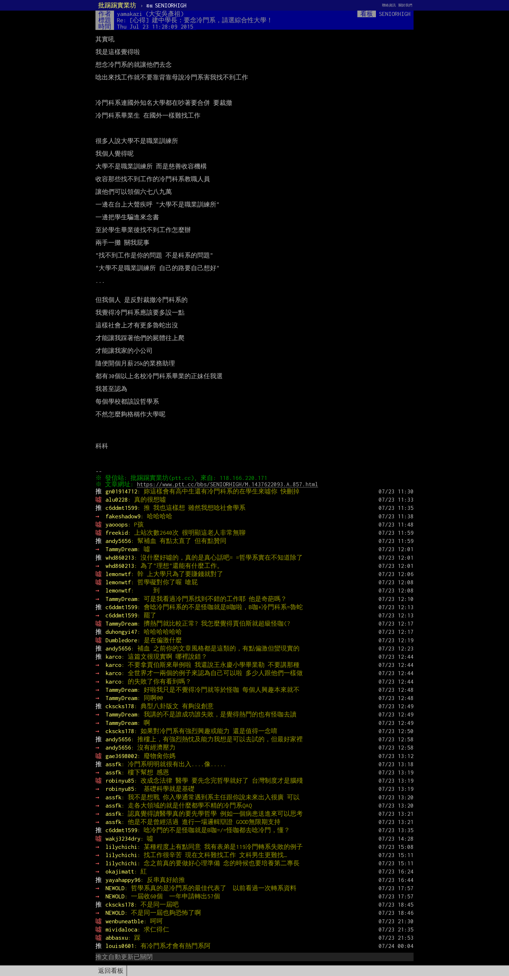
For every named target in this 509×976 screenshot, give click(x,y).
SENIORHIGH (166, 5)
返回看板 (111, 970)
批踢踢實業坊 (117, 5)
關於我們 (405, 5)
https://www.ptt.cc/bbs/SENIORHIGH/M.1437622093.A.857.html (227, 484)
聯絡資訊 (389, 5)
